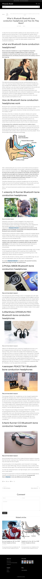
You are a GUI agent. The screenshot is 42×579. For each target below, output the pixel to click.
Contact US (9, 564)
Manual (8, 571)
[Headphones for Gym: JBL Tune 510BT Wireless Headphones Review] (30, 530)
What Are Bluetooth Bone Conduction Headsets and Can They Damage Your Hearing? (7, 488)
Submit (4, 512)
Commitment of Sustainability (12, 562)
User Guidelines (24, 570)
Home (3, 14)
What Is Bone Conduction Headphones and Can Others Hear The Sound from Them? (35, 488)
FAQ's (8, 570)
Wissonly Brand (7, 4)
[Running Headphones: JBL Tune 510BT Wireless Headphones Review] (11, 530)
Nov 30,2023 (4, 544)
